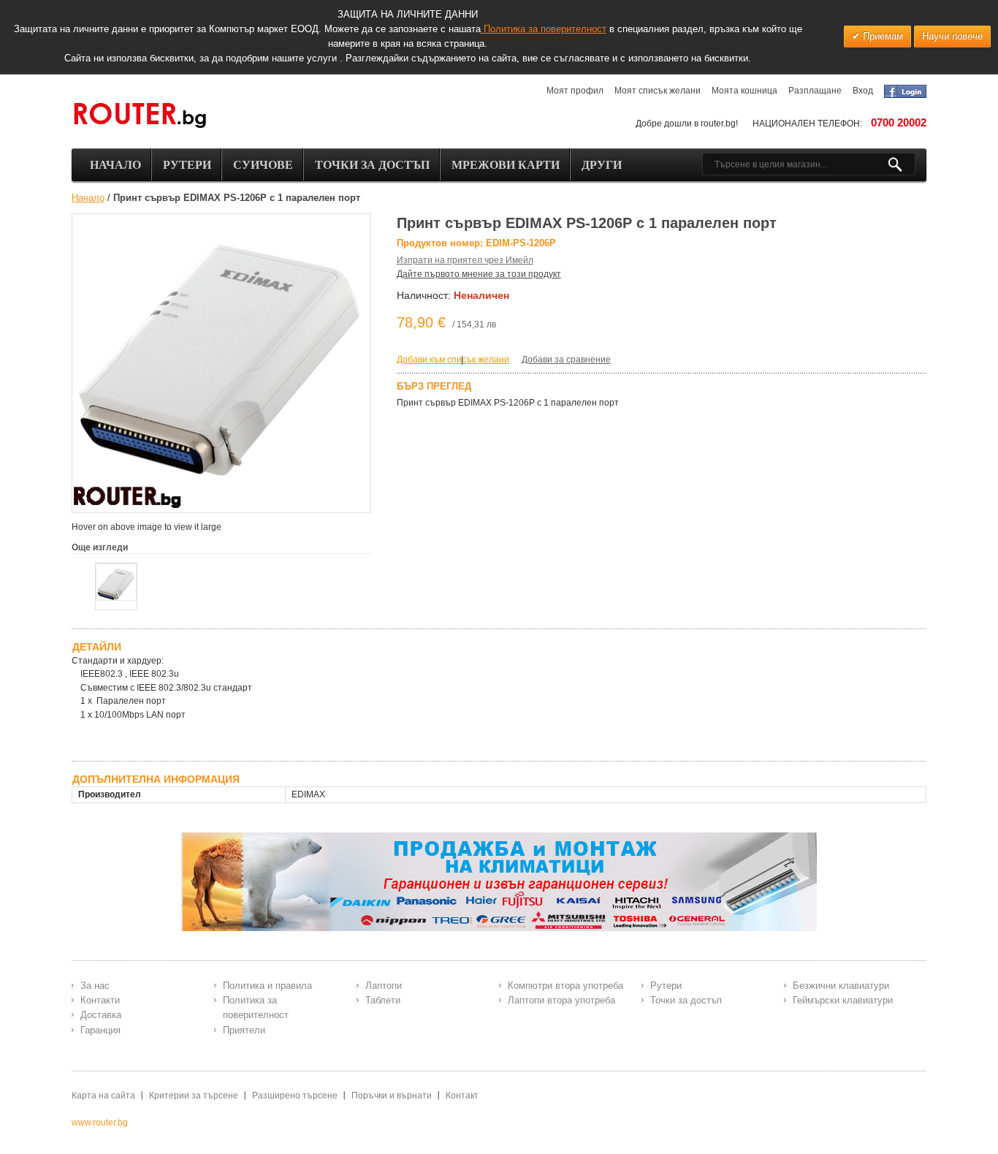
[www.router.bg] (139, 116)
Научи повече (952, 36)
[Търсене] (901, 164)
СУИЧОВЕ (263, 165)
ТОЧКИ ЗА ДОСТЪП (372, 165)
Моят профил (574, 91)
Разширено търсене (295, 1095)
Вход (863, 91)
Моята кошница (744, 91)
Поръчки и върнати (391, 1095)
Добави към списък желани (453, 359)
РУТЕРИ (187, 165)
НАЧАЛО (115, 165)
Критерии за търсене (193, 1095)
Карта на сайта (103, 1095)
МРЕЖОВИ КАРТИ (506, 165)
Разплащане (815, 91)
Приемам (881, 36)
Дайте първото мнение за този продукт (479, 274)
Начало (88, 197)
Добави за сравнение (566, 359)
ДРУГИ (602, 165)
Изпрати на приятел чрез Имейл (465, 260)
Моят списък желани (657, 91)
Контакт (462, 1095)
